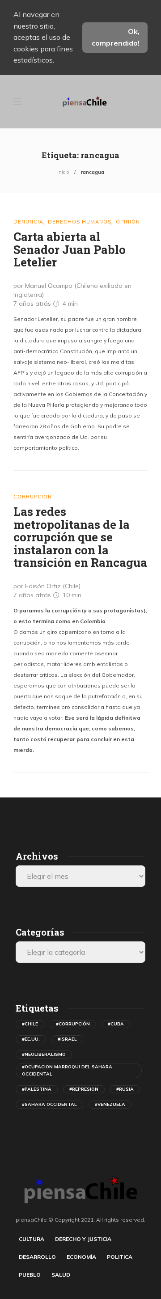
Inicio (63, 172)
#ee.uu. (31, 1039)
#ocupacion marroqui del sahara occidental (67, 1070)
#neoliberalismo (44, 1054)
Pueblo (30, 1274)
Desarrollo (37, 1256)
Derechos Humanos (79, 222)
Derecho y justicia (83, 1239)
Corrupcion (32, 496)
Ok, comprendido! (116, 37)
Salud (60, 1274)
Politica (119, 1256)
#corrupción (73, 1024)
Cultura (31, 1239)
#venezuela (110, 1104)
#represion (83, 1089)
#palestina (36, 1089)
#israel (67, 1039)
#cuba (116, 1024)
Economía (81, 1256)
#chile (30, 1024)
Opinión (128, 222)
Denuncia (28, 222)
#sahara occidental (49, 1104)
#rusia (125, 1089)
